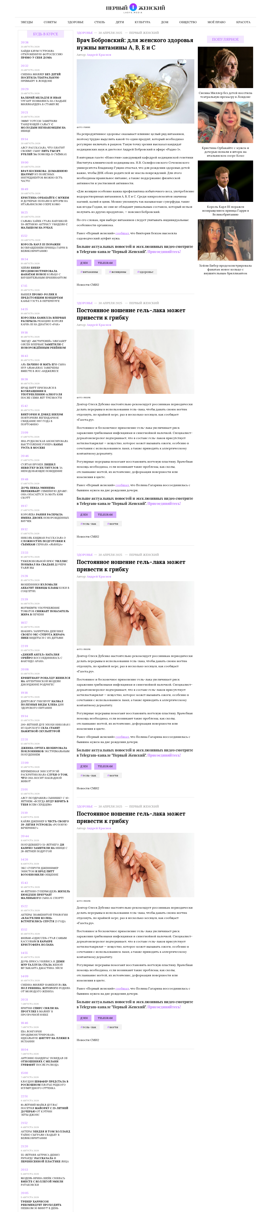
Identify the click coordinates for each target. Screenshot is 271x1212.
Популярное (225, 39)
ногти (114, 523)
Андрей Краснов (99, 54)
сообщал (122, 233)
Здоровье (85, 33)
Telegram (105, 263)
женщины (118, 272)
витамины (90, 272)
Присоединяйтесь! (164, 251)
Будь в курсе (45, 34)
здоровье (146, 272)
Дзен (84, 263)
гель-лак (89, 523)
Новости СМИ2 (88, 284)
